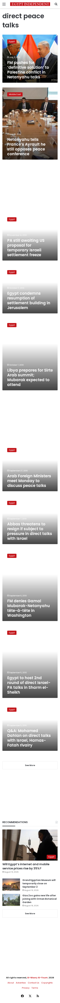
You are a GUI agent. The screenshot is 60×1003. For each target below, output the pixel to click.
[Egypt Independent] (30, 4)
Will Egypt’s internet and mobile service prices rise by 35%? (25, 866)
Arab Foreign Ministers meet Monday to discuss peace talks (29, 480)
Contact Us (33, 982)
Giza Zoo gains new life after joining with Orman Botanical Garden (39, 899)
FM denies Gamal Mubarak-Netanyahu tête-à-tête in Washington (28, 608)
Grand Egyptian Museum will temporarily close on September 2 (39, 883)
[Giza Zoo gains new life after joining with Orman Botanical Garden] (11, 900)
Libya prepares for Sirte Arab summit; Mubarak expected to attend (30, 377)
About (11, 982)
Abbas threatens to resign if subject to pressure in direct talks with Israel (29, 531)
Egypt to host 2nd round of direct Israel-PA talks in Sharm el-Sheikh (28, 685)
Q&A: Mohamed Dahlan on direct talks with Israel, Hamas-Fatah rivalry (29, 738)
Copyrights (47, 982)
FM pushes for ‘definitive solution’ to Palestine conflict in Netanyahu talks (28, 70)
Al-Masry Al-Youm (37, 977)
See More (30, 913)
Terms (35, 987)
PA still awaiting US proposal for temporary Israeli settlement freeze (25, 247)
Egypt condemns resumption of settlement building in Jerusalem (28, 300)
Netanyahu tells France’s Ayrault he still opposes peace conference (26, 147)
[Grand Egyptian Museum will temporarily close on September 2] (11, 885)
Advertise (21, 982)
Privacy (25, 987)
